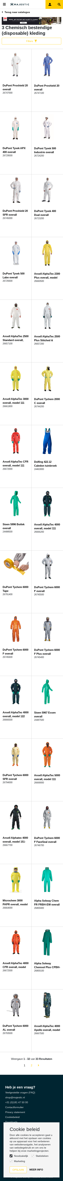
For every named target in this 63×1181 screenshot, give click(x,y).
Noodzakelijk (21, 1155)
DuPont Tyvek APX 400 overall (14, 150)
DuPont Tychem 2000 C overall (47, 401)
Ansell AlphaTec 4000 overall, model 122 (16, 714)
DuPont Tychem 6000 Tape (15, 588)
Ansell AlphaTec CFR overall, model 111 (15, 463)
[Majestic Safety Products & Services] (20, 4)
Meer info (36, 1169)
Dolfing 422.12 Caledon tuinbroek (45, 463)
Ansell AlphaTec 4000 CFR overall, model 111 (16, 967)
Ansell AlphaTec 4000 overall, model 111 (47, 526)
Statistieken (42, 1155)
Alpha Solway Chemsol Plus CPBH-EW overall (47, 967)
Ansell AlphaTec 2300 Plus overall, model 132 (47, 277)
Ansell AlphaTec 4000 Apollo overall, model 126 (47, 1030)
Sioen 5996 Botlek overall (13, 526)
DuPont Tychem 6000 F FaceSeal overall (47, 839)
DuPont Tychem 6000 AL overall (15, 1027)
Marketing (19, 1161)
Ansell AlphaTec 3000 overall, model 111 (16, 400)
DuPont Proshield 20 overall (15, 87)
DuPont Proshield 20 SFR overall (15, 212)
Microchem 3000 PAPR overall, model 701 (15, 904)
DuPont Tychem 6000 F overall (47, 589)
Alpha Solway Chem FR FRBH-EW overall (47, 902)
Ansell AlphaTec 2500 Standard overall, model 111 (16, 340)
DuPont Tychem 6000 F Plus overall (47, 651)
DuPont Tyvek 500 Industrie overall (45, 150)
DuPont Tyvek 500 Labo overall (13, 275)
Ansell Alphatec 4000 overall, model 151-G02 (15, 841)
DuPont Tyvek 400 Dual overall (45, 213)
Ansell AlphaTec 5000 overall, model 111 (47, 777)
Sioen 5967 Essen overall (45, 714)
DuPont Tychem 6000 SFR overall (15, 777)
